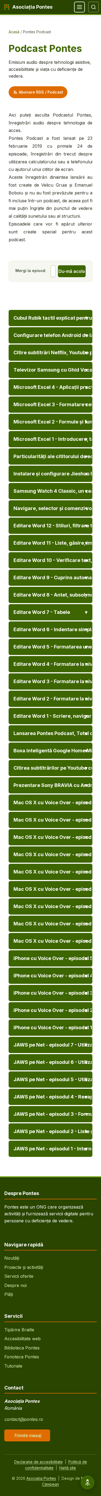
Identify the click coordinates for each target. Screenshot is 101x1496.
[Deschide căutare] (93, 7)
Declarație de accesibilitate (38, 1461)
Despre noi (15, 1285)
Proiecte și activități (23, 1267)
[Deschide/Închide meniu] (79, 7)
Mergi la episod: (30, 270)
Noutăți (11, 1258)
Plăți (8, 1294)
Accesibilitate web (22, 1338)
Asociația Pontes (41, 1478)
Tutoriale (13, 1366)
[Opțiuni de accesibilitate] (88, 1482)
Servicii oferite (18, 1276)
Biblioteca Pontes (22, 1348)
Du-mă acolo (71, 271)
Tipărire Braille (19, 1329)
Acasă (14, 31)
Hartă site (67, 1467)
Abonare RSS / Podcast (41, 92)
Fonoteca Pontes (21, 1356)
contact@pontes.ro (23, 1419)
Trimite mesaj (27, 1435)
